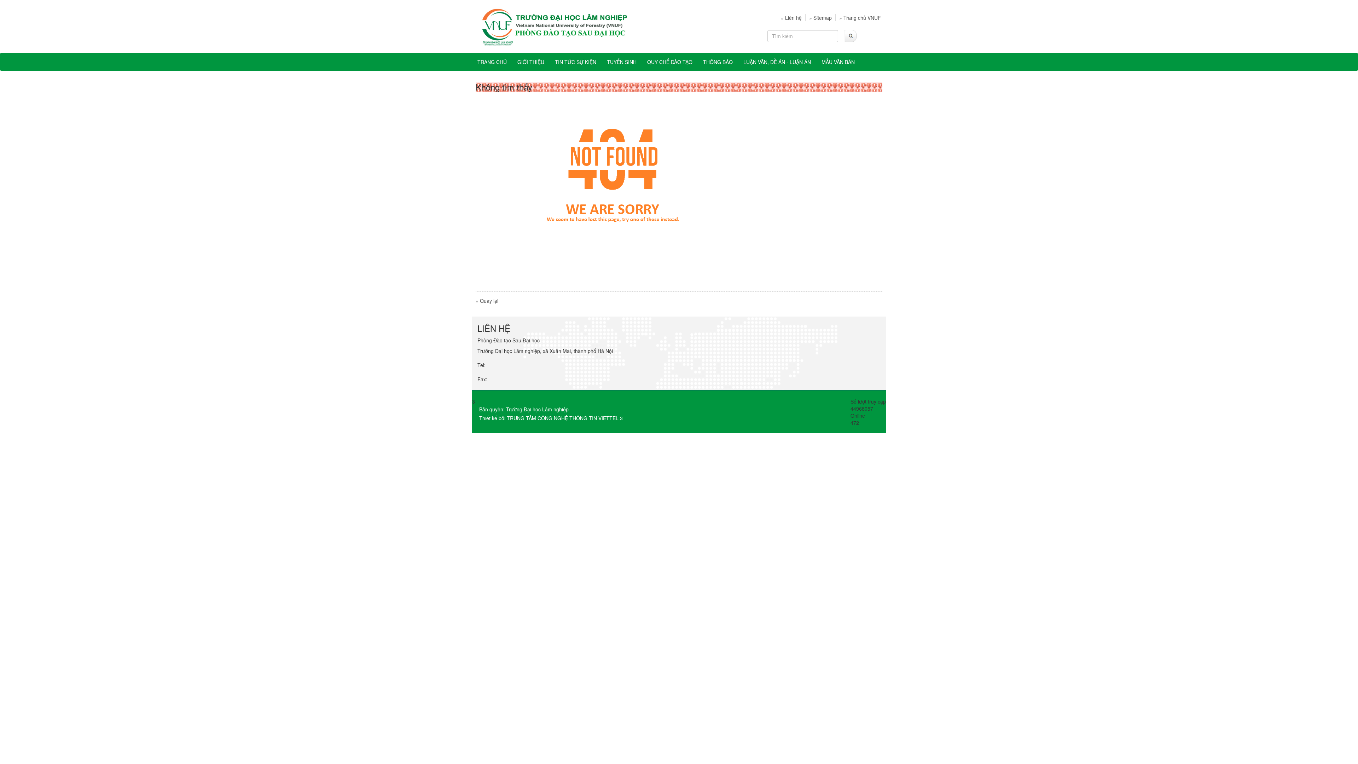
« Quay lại (487, 300)
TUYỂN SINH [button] (622, 61)
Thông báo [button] (718, 61)
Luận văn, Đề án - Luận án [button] (777, 61)
